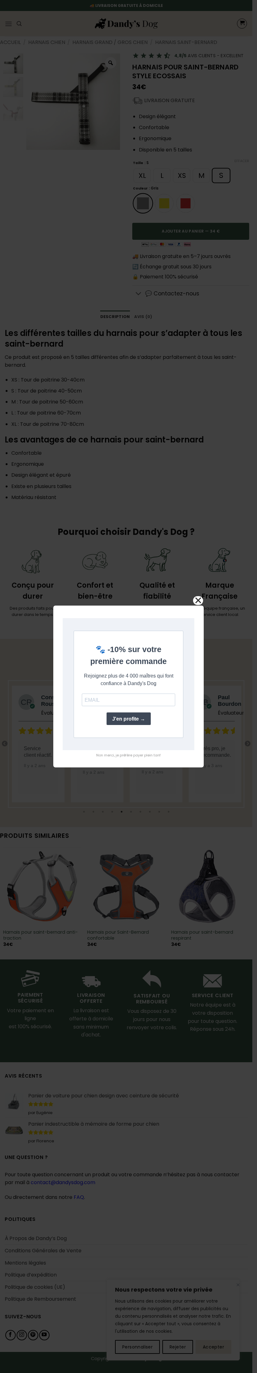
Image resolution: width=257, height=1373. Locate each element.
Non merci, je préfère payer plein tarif (128, 755)
